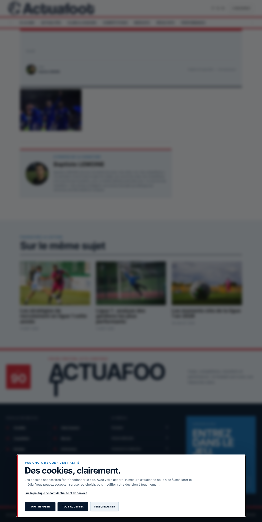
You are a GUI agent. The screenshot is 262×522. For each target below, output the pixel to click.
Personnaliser (104, 506)
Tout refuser (40, 506)
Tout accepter (73, 506)
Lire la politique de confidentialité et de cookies (56, 493)
